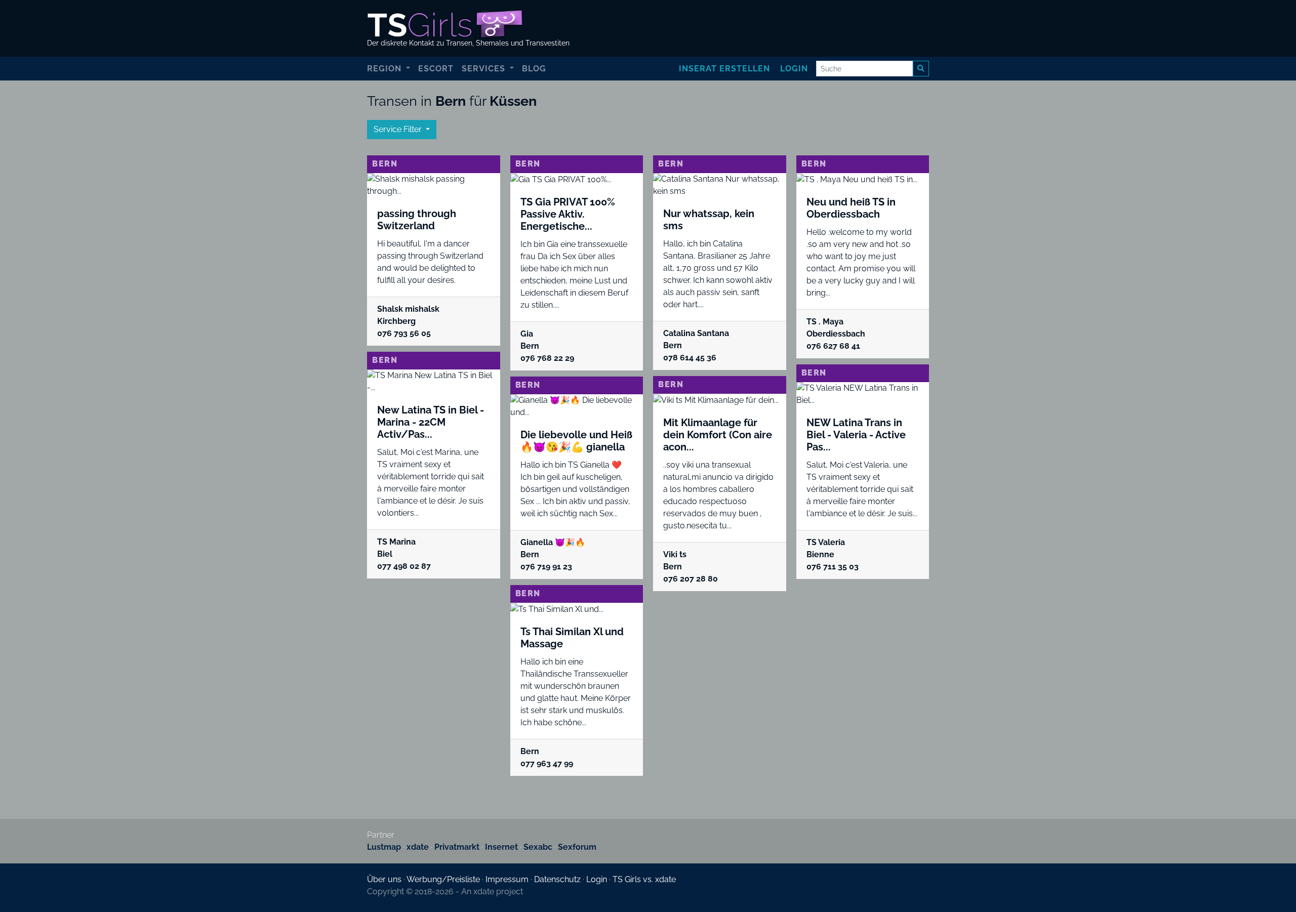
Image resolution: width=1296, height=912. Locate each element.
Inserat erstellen (724, 68)
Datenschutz (557, 879)
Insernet (501, 847)
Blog (534, 68)
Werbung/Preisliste (443, 879)
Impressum (507, 879)
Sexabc (537, 847)
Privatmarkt (456, 847)
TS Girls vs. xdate (644, 879)
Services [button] (485, 68)
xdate (418, 847)
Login (794, 68)
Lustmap (384, 847)
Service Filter (399, 129)
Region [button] (385, 68)
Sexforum (577, 847)
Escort (436, 68)
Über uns (384, 879)
